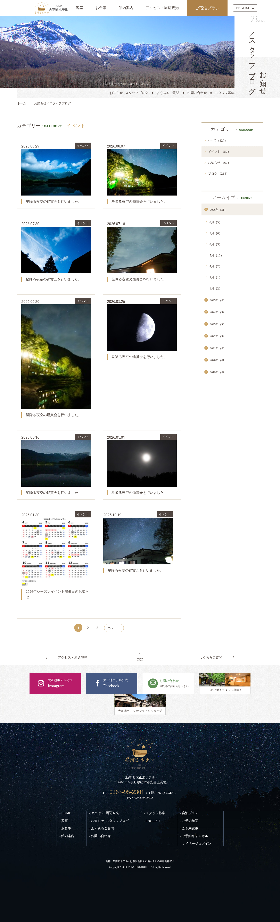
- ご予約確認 (189, 820)
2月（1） (215, 277)
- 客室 (63, 820)
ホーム (21, 103)
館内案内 (126, 8)
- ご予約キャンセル (194, 836)
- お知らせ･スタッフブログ (109, 820)
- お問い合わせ (100, 836)
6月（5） (215, 244)
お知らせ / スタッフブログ (129, 93)
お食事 (101, 8)
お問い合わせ (197, 93)
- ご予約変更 (189, 828)
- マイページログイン (195, 843)
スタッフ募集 (224, 93)
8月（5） (215, 222)
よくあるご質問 (167, 93)
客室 (79, 8)
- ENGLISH (152, 820)
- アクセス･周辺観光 (104, 813)
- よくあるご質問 (101, 828)
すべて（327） (217, 140)
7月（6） (215, 233)
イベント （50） (219, 151)
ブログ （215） (218, 173)
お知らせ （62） (219, 162)
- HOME (65, 813)
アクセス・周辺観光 (162, 8)
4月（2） (215, 266)
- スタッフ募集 (154, 813)
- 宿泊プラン (189, 813)
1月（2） (215, 288)
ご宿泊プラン (207, 8)
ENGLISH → (245, 8)
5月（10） (216, 255)
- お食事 (65, 828)
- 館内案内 (66, 836)
